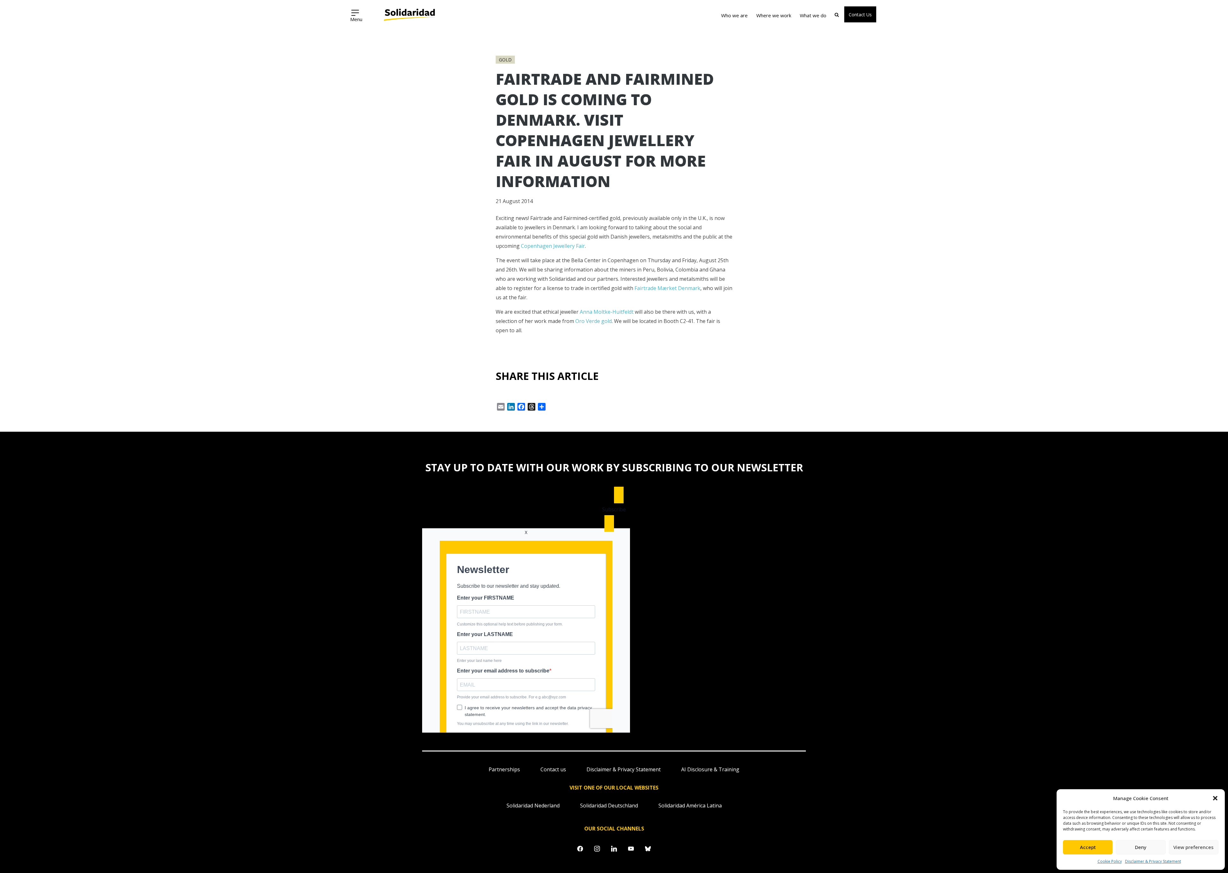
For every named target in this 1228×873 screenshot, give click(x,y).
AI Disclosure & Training (710, 769)
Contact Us (860, 15)
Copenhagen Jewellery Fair (553, 245)
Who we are (734, 15)
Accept (1088, 847)
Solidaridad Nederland (533, 805)
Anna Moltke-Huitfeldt (607, 311)
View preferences (1193, 847)
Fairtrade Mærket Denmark (667, 288)
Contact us (553, 769)
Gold (505, 60)
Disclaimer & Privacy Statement (1153, 861)
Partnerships (504, 769)
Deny (1140, 847)
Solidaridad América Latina (690, 805)
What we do (813, 15)
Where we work (773, 15)
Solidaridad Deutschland (609, 805)
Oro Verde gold (593, 321)
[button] (1215, 798)
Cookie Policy (1110, 861)
